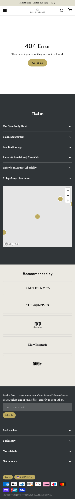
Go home (37, 63)
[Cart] (68, 10)
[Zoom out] (67, 195)
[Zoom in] (67, 190)
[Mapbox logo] (11, 244)
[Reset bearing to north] (67, 200)
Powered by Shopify (11, 494)
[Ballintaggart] (37, 10)
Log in (8, 477)
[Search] (60, 10)
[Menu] (6, 10)
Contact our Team (40, 2)
